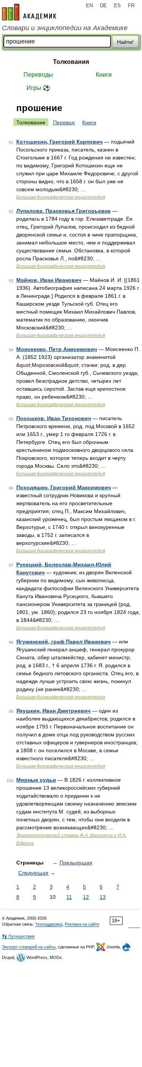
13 (103, 897)
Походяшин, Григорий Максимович (63, 487)
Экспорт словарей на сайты (29, 947)
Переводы (38, 74)
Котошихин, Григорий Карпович (59, 142)
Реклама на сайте (82, 924)
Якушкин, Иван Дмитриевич (53, 711)
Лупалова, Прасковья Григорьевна (63, 211)
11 (69, 897)
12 (86, 897)
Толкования (71, 62)
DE (103, 5)
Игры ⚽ (38, 88)
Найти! (125, 42)
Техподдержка (48, 924)
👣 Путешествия (18, 936)
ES (117, 5)
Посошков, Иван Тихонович (53, 418)
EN (89, 5)
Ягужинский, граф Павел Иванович (63, 642)
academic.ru (29, 12)
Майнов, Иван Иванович (48, 280)
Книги (104, 74)
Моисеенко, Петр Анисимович (56, 349)
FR (131, 5)
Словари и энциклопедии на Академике (65, 28)
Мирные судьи (36, 780)
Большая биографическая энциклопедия (60, 197)
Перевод (64, 122)
